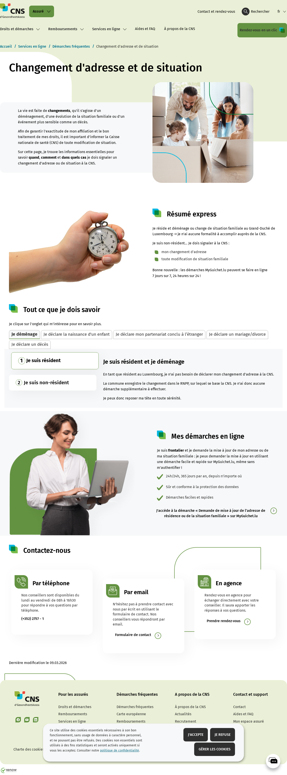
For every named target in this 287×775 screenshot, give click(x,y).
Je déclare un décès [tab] (29, 344)
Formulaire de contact (133, 635)
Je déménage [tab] (24, 334)
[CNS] (273, 761)
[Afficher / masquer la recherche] (246, 11)
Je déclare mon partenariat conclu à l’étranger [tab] (159, 334)
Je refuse (222, 734)
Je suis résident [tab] (43, 360)
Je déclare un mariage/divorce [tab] (237, 334)
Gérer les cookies (214, 749)
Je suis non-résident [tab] (46, 383)
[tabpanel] (143, 378)
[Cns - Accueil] (12, 11)
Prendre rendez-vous (224, 621)
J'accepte (195, 734)
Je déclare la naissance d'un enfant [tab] (76, 334)
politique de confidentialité (119, 750)
